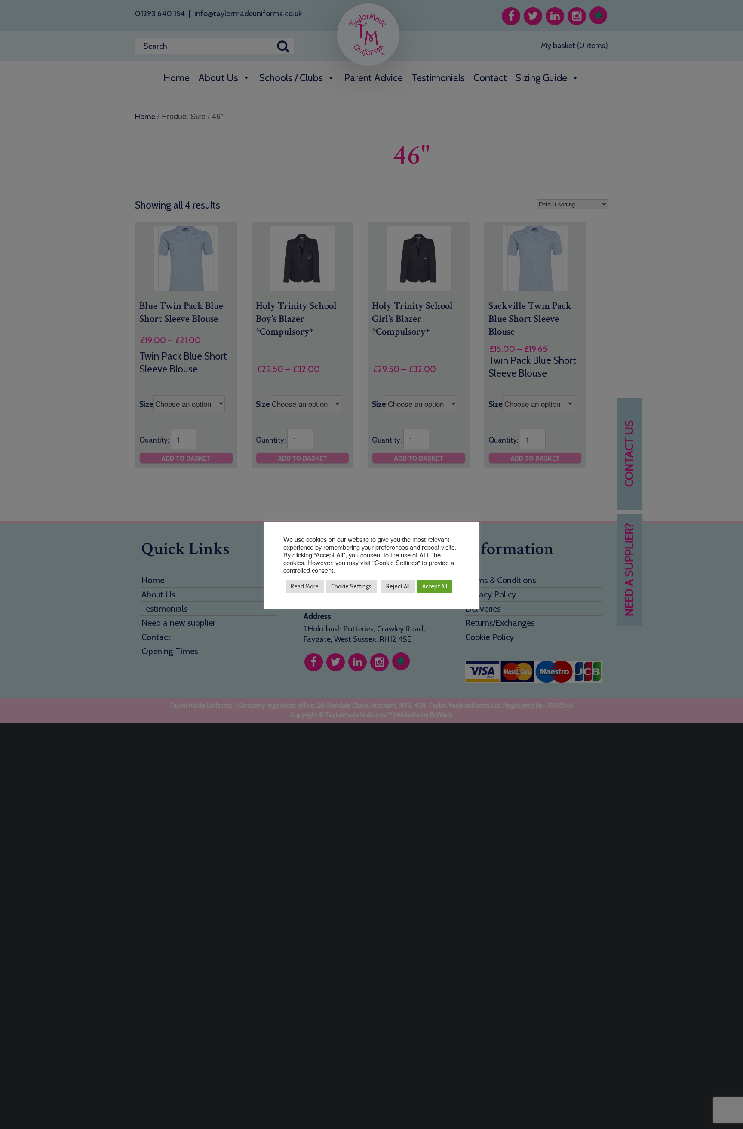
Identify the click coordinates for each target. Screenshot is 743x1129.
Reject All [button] (398, 586)
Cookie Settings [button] (351, 586)
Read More (305, 586)
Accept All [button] (434, 586)
